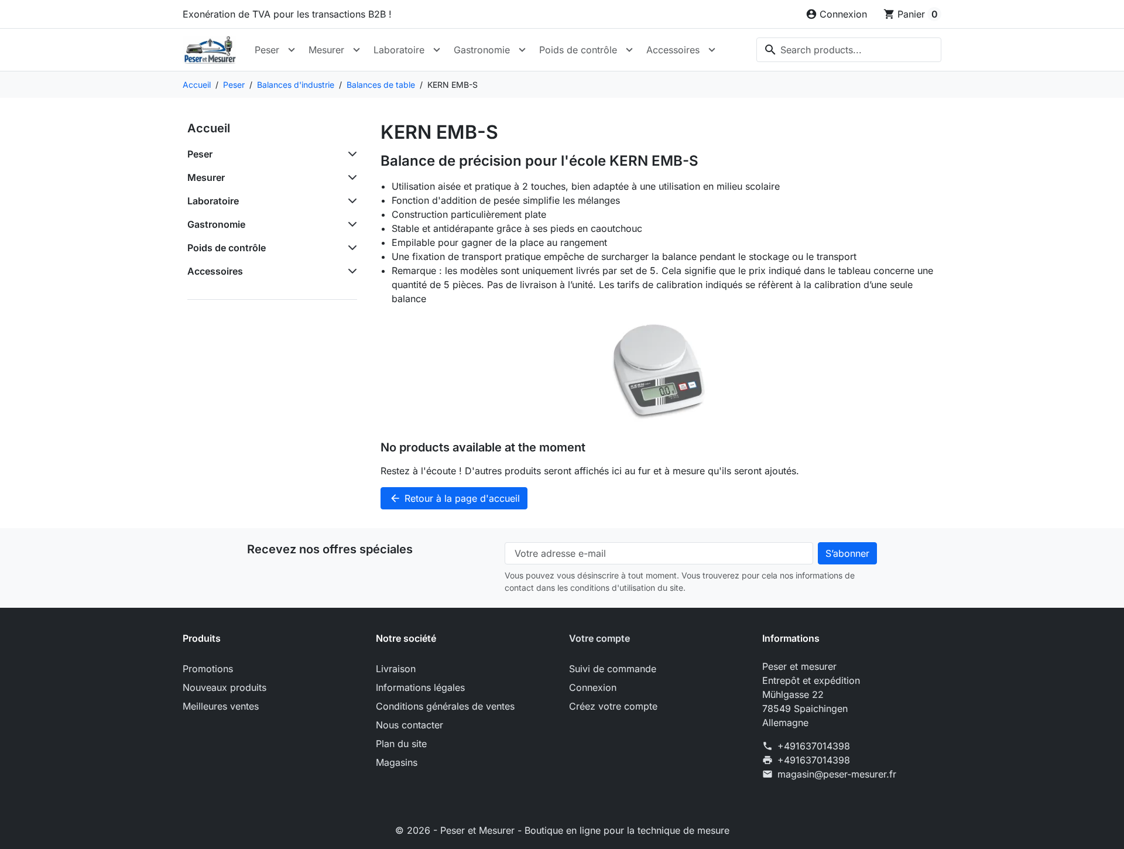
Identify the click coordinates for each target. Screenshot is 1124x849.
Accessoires (673, 50)
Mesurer (326, 50)
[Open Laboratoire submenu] (436, 50)
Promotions (208, 669)
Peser (267, 50)
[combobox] (848, 49)
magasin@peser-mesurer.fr (836, 774)
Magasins (396, 762)
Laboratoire (398, 50)
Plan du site (401, 743)
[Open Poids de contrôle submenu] (629, 50)
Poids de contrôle (578, 50)
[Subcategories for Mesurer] (350, 177)
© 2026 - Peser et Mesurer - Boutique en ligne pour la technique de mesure (562, 830)
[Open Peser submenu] (291, 50)
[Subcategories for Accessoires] (350, 271)
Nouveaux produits (224, 687)
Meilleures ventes (221, 706)
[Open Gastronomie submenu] (522, 50)
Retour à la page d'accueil (454, 498)
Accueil (208, 128)
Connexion (592, 687)
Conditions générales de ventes (445, 706)
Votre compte (599, 638)
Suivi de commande (612, 669)
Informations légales (420, 687)
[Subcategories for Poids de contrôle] (350, 247)
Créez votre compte (613, 706)
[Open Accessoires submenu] (711, 50)
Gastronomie (482, 50)
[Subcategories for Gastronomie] (350, 224)
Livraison (396, 669)
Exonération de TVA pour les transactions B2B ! (287, 14)
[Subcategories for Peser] (350, 154)
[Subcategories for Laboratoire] (350, 200)
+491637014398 (813, 746)
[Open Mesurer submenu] (356, 50)
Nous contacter (409, 725)
